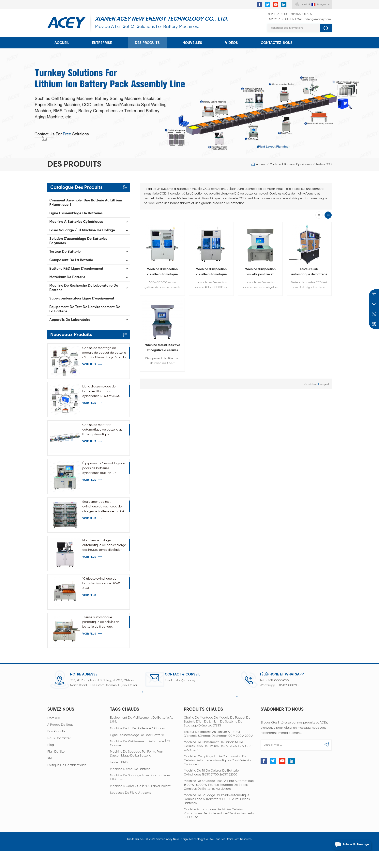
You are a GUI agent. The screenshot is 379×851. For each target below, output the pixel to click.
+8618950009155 (289, 14)
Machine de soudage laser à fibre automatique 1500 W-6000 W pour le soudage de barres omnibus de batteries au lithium (219, 785)
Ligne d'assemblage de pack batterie (137, 735)
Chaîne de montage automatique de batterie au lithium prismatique (102, 429)
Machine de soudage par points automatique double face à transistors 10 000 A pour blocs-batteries (217, 799)
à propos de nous (60, 724)
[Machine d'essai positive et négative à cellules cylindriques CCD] (162, 320)
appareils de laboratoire (69, 320)
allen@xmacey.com (299, 19)
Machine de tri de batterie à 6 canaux (138, 728)
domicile (53, 718)
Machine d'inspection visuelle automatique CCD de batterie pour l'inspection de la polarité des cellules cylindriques (211, 272)
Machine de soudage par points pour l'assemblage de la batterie (136, 753)
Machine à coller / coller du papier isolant (140, 786)
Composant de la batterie (71, 260)
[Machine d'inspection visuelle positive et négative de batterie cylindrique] (260, 244)
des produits (56, 731)
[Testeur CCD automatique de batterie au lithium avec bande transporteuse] (309, 244)
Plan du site (56, 751)
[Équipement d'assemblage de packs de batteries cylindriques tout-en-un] (65, 476)
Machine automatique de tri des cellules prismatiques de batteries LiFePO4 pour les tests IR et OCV (219, 813)
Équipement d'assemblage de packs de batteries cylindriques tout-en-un (103, 468)
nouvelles (192, 43)
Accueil (61, 43)
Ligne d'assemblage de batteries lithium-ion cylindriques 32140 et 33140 (101, 391)
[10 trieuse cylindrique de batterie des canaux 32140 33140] (65, 591)
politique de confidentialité (66, 765)
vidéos (231, 43)
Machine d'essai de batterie (130, 769)
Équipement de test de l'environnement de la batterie (84, 309)
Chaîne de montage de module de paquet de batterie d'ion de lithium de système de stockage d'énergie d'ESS (104, 353)
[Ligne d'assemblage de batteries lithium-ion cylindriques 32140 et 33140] (65, 399)
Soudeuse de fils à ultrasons (130, 792)
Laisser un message (356, 844)
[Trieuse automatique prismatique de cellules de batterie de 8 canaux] (65, 630)
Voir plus (89, 364)
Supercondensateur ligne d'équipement (81, 298)
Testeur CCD (324, 164)
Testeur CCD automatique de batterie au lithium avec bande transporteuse (309, 272)
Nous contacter (58, 738)
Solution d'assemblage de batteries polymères (78, 241)
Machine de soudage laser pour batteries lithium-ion (140, 777)
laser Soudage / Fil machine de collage (82, 230)
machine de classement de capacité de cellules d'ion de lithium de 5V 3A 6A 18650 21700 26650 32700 (219, 746)
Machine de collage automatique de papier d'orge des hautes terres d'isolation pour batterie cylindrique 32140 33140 (104, 545)
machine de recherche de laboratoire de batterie (83, 288)
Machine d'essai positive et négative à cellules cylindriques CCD (162, 348)
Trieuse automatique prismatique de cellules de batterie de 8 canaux (100, 622)
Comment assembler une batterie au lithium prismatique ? (85, 203)
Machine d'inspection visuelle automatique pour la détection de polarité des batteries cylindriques (162, 272)
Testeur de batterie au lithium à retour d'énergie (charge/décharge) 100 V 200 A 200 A (218, 734)
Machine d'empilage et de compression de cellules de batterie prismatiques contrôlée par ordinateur (217, 760)
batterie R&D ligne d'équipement (76, 268)
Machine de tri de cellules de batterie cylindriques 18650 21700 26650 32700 (211, 772)
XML (50, 758)
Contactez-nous (277, 43)
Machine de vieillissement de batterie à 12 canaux (140, 743)
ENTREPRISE (102, 43)
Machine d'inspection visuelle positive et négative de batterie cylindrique (260, 272)
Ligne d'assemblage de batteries (75, 213)
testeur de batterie (65, 251)
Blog (50, 745)
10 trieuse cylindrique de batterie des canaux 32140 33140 (101, 583)
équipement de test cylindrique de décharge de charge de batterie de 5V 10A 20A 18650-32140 (103, 507)
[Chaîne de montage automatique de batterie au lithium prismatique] (65, 438)
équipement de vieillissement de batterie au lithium (141, 719)
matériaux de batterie (67, 277)
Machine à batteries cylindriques (290, 164)
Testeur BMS (119, 762)
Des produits (147, 43)
